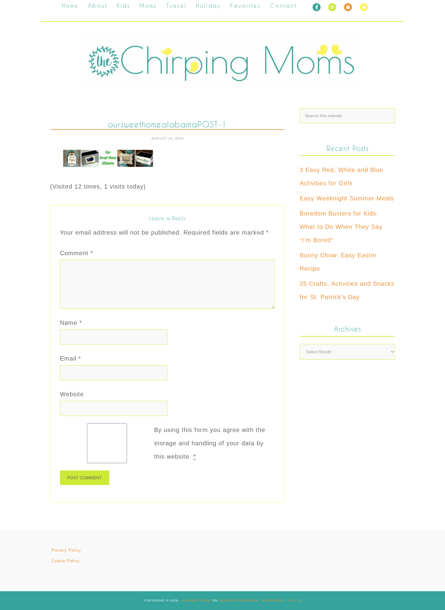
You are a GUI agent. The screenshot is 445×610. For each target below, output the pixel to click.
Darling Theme (196, 600)
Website (72, 394)
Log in (294, 600)
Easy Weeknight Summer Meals (347, 198)
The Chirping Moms (222, 60)
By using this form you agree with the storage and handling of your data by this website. (209, 443)
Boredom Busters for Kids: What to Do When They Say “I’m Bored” (341, 226)
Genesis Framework (239, 600)
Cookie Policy (65, 561)
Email (70, 358)
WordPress (273, 600)
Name (71, 322)
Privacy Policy (66, 550)
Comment (76, 253)
